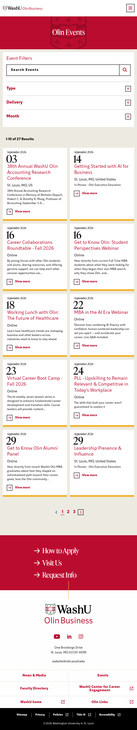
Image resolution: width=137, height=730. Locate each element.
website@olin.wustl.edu (68, 661)
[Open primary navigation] (130, 8)
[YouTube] (57, 637)
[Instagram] (81, 637)
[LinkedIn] (69, 637)
